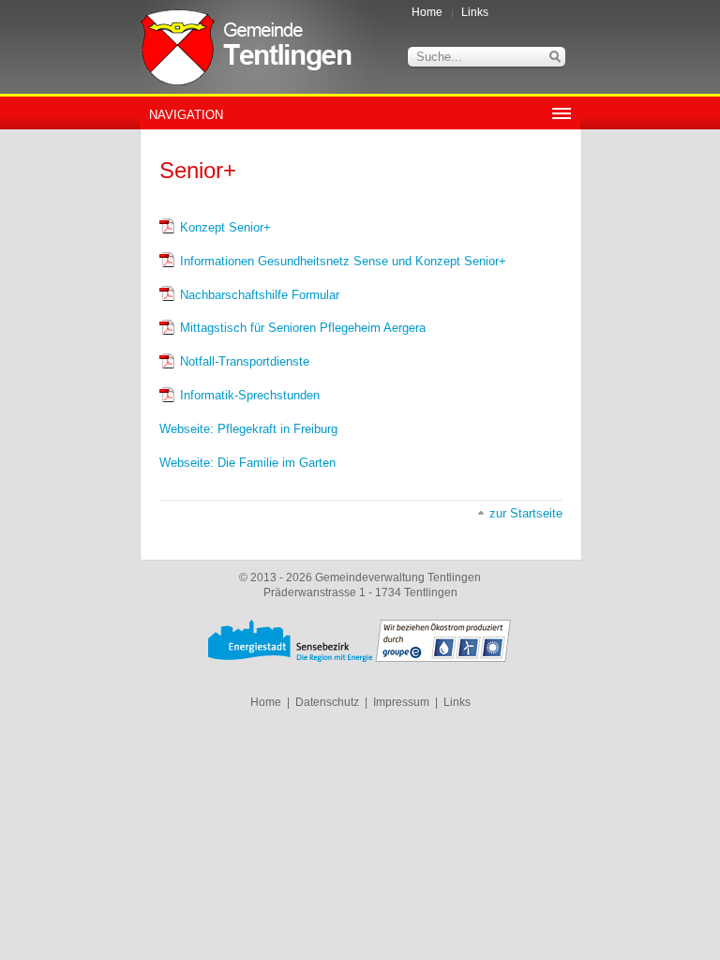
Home (427, 12)
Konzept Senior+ (225, 227)
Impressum (401, 702)
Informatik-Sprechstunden (250, 395)
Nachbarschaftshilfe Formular (259, 295)
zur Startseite (525, 513)
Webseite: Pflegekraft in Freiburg (248, 429)
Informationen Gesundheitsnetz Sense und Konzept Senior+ (343, 261)
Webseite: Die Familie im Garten (247, 463)
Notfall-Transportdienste (244, 361)
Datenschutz (327, 702)
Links (474, 12)
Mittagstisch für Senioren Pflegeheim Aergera (303, 328)
